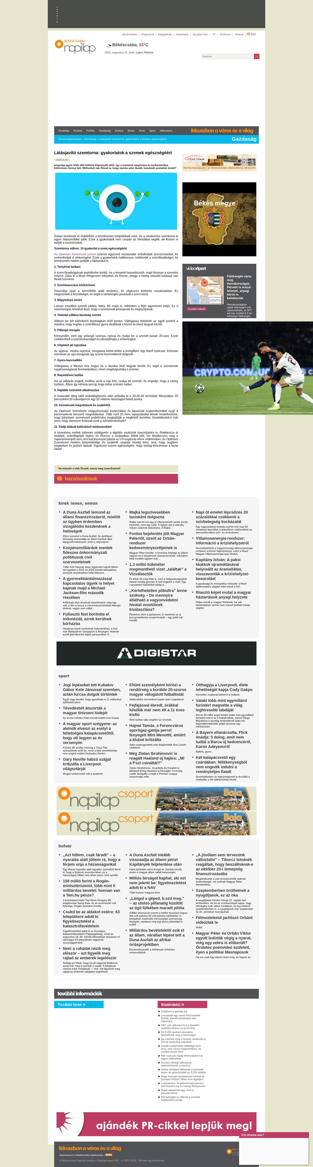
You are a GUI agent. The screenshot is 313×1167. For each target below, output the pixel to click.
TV (213, 34)
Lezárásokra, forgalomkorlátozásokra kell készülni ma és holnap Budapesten (183, 1085)
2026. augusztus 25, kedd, (129, 52)
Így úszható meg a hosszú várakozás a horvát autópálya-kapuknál (183, 1040)
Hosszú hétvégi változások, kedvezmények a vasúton (176, 1064)
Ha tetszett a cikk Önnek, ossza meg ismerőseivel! (89, 468)
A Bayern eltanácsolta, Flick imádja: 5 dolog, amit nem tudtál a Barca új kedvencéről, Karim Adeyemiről (223, 739)
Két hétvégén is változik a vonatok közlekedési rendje (180, 1098)
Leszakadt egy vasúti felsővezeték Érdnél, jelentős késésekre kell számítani (180, 1018)
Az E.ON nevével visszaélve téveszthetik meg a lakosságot (178, 1033)
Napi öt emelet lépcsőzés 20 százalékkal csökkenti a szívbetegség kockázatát (222, 517)
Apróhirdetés (129, 34)
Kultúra (119, 130)
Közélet (78, 130)
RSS (253, 34)
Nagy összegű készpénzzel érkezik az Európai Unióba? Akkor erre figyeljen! (183, 1078)
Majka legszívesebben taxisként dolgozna (149, 514)
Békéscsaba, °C (130, 44)
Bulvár (131, 130)
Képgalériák (165, 34)
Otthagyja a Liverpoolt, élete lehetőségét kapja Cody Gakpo (224, 687)
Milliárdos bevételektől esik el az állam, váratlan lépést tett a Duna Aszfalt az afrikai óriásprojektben (157, 937)
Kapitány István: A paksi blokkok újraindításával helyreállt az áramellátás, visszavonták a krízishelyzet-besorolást (222, 569)
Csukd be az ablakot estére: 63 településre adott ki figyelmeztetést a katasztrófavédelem (91, 919)
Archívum (225, 34)
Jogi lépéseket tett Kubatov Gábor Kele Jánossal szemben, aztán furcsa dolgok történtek (92, 690)
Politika (90, 130)
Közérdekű (182, 34)
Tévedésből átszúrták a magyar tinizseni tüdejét (85, 710)
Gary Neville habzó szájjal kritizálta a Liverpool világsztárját (87, 764)
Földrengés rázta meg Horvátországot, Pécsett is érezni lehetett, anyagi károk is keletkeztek (239, 287)
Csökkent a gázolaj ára (174, 1011)
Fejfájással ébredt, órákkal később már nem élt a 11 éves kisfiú (157, 710)
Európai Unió (200, 34)
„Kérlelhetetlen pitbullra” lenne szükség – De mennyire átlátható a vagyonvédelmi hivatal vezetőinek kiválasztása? (158, 600)
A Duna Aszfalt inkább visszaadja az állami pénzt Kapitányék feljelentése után (155, 860)
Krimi (142, 130)
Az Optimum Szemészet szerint (75, 254)
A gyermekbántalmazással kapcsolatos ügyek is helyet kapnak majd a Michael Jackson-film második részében (88, 588)
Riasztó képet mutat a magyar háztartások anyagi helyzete (223, 594)
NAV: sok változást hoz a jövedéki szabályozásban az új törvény (180, 1026)
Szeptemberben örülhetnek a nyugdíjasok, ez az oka (222, 892)
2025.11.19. (62, 160)
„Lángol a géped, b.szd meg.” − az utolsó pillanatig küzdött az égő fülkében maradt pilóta (156, 903)
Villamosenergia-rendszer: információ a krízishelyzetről (222, 540)
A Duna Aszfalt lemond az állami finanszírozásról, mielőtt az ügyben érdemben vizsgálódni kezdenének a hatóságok (91, 521)
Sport (152, 130)
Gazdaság (105, 130)
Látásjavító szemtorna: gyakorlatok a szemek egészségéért (133, 139)
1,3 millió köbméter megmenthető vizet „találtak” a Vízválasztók (158, 569)
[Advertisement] (156, 93)
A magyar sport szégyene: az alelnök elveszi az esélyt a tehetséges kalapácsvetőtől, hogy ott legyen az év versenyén (90, 733)
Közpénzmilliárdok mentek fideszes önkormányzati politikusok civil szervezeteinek (87, 554)
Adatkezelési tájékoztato (89, 1155)
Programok (147, 34)
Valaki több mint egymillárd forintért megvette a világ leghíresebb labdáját (221, 705)
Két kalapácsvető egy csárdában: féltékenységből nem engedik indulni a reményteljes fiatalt (221, 764)
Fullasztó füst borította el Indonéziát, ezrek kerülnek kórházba (87, 619)
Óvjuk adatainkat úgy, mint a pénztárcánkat (177, 1091)
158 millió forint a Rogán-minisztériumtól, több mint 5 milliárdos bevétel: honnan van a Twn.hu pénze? (91, 888)
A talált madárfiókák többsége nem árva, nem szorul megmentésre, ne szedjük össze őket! (181, 1048)
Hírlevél (239, 34)
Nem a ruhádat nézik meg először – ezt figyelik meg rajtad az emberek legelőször (90, 953)
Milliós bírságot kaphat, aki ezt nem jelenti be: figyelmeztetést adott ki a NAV (157, 883)
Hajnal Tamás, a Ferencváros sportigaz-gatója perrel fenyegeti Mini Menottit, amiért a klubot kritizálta (157, 732)
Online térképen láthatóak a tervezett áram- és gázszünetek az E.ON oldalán (183, 1071)
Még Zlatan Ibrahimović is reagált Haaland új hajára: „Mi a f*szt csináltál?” (156, 758)
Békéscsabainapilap (70, 139)
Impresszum (66, 1155)
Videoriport (166, 130)
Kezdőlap (64, 130)
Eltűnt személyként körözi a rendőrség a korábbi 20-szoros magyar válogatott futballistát (157, 690)
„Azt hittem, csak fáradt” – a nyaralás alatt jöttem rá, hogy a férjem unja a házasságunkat (91, 860)
